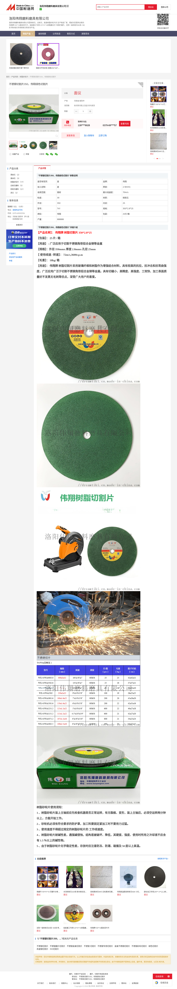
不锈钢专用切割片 (105, 946)
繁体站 (123, 983)
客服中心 (64, 983)
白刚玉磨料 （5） (17, 185)
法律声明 (112, 983)
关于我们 (40, 983)
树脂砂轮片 (24, 77)
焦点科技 (91, 986)
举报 (27, 154)
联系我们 (52, 983)
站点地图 (76, 983)
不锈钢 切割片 (90, 946)
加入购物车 (89, 135)
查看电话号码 (18, 210)
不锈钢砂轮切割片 (139, 946)
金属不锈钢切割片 (122, 946)
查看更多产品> (163, 858)
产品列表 (14, 77)
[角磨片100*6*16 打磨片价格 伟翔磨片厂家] (158, 94)
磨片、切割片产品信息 (77, 974)
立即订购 (102, 135)
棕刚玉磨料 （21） (17, 189)
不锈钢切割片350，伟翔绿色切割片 (92, 976)
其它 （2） (15, 193)
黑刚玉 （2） (15, 175)
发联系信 (71, 135)
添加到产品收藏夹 (15, 257)
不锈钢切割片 (42, 946)
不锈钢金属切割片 (74, 946)
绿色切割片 (153, 946)
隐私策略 (88, 983)
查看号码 (125, 123)
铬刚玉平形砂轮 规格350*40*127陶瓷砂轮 (52, 68)
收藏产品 (15, 154)
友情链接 (135, 983)
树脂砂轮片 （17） (17, 182)
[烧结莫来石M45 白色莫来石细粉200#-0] (158, 141)
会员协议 (100, 983)
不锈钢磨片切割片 (57, 946)
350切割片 (54, 949)
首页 (8, 77)
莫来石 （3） (15, 178)
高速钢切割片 (42, 949)
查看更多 (19, 225)
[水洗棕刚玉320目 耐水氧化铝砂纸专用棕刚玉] (158, 117)
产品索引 (12, 253)
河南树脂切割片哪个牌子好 (19, 68)
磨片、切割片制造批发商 (99, 974)
